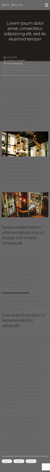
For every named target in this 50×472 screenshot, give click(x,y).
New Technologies (14, 63)
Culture (7, 461)
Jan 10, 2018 (11, 57)
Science (31, 461)
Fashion (18, 461)
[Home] (12, 5)
